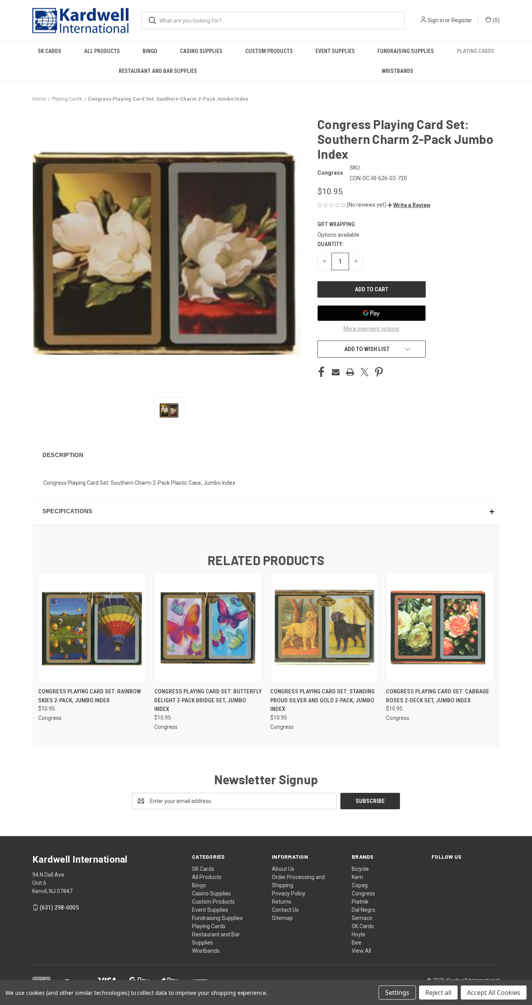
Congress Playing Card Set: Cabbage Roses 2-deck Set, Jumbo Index (437, 696)
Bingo (150, 51)
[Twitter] (364, 372)
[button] (409, 205)
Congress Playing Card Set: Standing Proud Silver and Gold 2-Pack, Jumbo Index (322, 700)
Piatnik (360, 902)
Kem (357, 877)
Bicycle (360, 869)
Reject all (438, 992)
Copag (360, 885)
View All (361, 951)
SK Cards (49, 51)
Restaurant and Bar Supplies (158, 71)
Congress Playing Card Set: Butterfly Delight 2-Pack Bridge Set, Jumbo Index (208, 700)
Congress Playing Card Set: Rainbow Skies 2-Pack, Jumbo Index (89, 696)
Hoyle (358, 934)
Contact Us (285, 910)
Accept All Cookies (493, 992)
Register (461, 20)
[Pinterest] (379, 372)
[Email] (336, 372)
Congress (363, 893)
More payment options (371, 329)
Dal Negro (363, 910)
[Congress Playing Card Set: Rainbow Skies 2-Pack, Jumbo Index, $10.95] (92, 627)
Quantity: (330, 244)
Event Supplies (335, 51)
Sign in (436, 20)
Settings (397, 992)
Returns (281, 902)
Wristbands (397, 71)
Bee (356, 942)
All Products (102, 51)
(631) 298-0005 (59, 907)
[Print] (350, 372)
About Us (283, 869)
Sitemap (282, 918)
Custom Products (269, 51)
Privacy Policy (288, 893)
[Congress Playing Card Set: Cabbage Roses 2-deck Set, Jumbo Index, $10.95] (440, 627)
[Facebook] (321, 372)
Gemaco (362, 918)
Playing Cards (475, 51)
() (495, 20)
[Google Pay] (371, 313)
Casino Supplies (201, 51)
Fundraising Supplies (405, 51)
